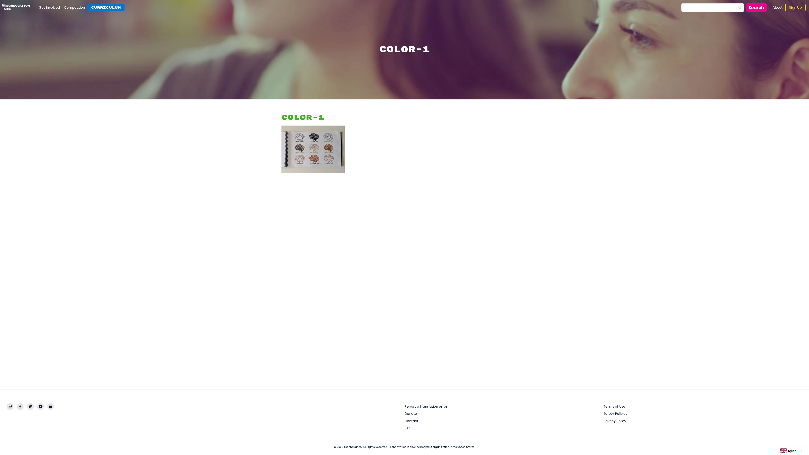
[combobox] (791, 451)
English (791, 451)
